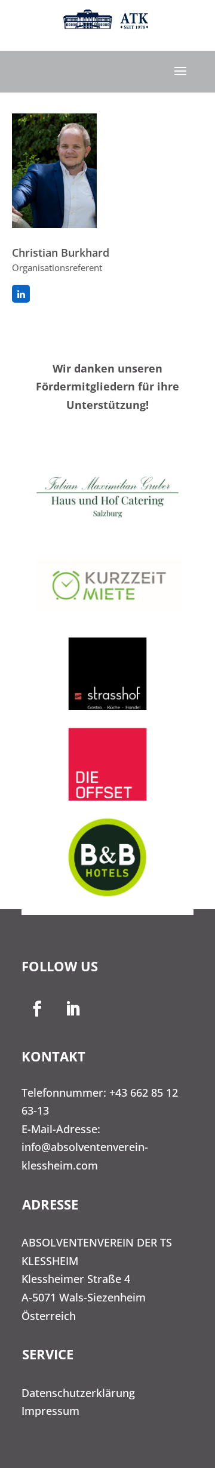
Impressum (50, 1411)
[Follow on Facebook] (37, 1008)
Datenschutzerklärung (78, 1393)
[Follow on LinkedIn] (72, 1008)
